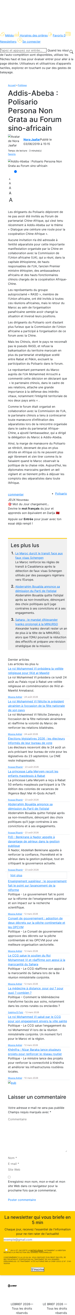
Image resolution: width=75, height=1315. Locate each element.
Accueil (12, 85)
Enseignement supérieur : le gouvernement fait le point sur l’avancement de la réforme (37, 885)
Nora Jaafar (31, 139)
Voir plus (16, 875)
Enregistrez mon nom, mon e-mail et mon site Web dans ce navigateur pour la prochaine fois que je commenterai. (36, 1186)
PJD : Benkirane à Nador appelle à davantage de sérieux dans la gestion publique (34, 841)
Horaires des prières (34, 35)
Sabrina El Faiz (15, 1012)
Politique (22, 85)
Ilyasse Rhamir (15, 767)
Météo (9, 35)
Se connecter (31, 41)
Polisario (61, 493)
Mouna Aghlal (15, 697)
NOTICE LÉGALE (36, 1250)
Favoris (59, 35)
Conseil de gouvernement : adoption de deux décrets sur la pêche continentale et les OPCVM (36, 922)
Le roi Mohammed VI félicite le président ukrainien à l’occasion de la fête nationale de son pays (36, 706)
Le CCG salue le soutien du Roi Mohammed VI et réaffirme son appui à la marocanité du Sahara (36, 960)
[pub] (12, 1082)
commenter (16, 494)
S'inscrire (37, 1269)
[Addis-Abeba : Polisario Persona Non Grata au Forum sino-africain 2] (37, 163)
